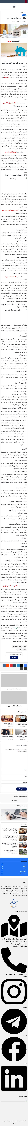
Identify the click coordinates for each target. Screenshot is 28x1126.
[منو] (26, 6)
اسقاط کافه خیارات (10, 276)
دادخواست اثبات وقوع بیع (10, 586)
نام (26, 769)
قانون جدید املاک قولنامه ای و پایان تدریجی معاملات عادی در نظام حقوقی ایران (9, 845)
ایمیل (25, 776)
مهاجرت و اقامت (22, 873)
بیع (24, 646)
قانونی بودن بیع (21, 649)
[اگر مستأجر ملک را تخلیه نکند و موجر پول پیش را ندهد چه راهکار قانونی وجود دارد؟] (23, 838)
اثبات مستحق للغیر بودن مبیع (10, 210)
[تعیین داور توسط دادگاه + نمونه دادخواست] (21, 732)
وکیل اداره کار (23, 871)
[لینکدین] (18, 665)
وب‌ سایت (25, 782)
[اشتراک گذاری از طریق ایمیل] (25, 668)
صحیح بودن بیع (16, 646)
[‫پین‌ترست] (11, 665)
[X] (21, 665)
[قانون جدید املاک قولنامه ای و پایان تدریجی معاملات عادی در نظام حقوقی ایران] (23, 845)
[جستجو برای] (2, 6)
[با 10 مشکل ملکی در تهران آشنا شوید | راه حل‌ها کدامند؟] (23, 852)
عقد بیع (10, 41)
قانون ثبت (15, 628)
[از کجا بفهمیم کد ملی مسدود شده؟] (7, 718)
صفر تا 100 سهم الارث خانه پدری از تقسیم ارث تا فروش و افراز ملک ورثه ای (9, 830)
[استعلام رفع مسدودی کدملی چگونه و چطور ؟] (21, 718)
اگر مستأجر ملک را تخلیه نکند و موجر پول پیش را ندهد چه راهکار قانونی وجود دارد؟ (10, 837)
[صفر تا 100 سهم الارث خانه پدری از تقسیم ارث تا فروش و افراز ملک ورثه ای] (23, 831)
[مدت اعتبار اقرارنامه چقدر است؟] (7, 732)
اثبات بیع (6, 77)
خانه (25, 12)
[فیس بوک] (25, 665)
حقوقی (21, 12)
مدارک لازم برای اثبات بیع (10, 103)
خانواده (24, 868)
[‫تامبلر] (14, 665)
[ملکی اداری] (14, 6)
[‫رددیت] (7, 665)
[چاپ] (21, 668)
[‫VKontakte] (4, 665)
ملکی (25, 863)
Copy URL (14, 657)
